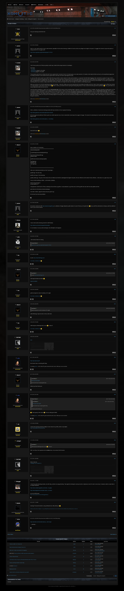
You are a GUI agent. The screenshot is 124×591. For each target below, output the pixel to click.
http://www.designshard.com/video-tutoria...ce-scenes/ (41, 490)
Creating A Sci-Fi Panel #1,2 (35, 463)
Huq (67, 508)
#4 (115, 106)
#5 (115, 127)
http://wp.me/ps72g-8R (35, 360)
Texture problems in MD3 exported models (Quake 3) (24, 553)
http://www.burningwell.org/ (48, 206)
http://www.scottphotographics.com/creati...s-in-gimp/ (41, 487)
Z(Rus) (74, 565)
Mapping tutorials (13, 568)
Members (34, 4)
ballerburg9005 (101, 550)
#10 (115, 254)
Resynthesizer (33, 70)
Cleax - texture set (75, 508)
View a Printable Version (12, 575)
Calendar (41, 4)
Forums (21, 4)
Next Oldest (10, 534)
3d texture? (15, 565)
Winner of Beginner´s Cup (40, 508)
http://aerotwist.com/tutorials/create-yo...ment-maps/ (40, 521)
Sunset (62, 508)
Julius (74, 544)
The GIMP (33, 69)
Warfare (65, 508)
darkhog (100, 569)
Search (27, 4)
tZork (18, 29)
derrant (74, 550)
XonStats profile (32, 508)
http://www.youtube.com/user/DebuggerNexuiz (39, 494)
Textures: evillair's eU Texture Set (16, 544)
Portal (16, 4)
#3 (115, 61)
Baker (100, 544)
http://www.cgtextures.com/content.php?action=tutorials (41, 112)
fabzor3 (18, 145)
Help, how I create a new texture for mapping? (18, 550)
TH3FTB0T (18, 337)
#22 (115, 480)
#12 (115, 289)
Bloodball (59, 508)
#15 (115, 336)
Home (10, 4)
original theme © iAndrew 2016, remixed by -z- (67, 586)
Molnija (74, 562)
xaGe (18, 237)
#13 (115, 303)
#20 (115, 440)
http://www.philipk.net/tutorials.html (37, 428)
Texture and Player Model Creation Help (17, 562)
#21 (115, 458)
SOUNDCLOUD (37, 260)
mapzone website (33, 281)
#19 (115, 423)
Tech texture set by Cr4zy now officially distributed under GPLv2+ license (23, 559)
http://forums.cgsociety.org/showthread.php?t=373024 (41, 52)
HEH (31, 340)
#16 (115, 357)
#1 (115, 28)
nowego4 (19, 441)
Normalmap (33, 71)
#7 (115, 202)
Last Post (96, 544)
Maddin (18, 503)
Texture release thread (14, 556)
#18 (115, 394)
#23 (115, 502)
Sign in (103, 15)
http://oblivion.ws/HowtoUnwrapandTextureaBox (40, 225)
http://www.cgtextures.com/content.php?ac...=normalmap (41, 118)
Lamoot (18, 46)
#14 (115, 322)
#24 (115, 518)
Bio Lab (56, 508)
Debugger (18, 481)
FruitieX (18, 62)
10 (83, 556)
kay (18, 255)
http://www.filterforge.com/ (39, 257)
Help (47, 4)
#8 (115, 219)
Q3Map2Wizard (47, 508)
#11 (115, 268)
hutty (18, 519)
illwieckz (74, 559)
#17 (115, 374)
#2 (115, 45)
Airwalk (70, 508)
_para (74, 556)
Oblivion (18, 220)
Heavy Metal (52, 508)
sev (18, 424)
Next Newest (113, 534)
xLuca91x (74, 553)
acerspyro (74, 572)
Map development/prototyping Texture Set (18, 547)
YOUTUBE (32, 260)
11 (83, 547)
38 (83, 568)
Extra (51, 4)
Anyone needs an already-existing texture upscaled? (19, 572)
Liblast (36, 366)
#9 (115, 236)
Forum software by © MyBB (53, 586)
